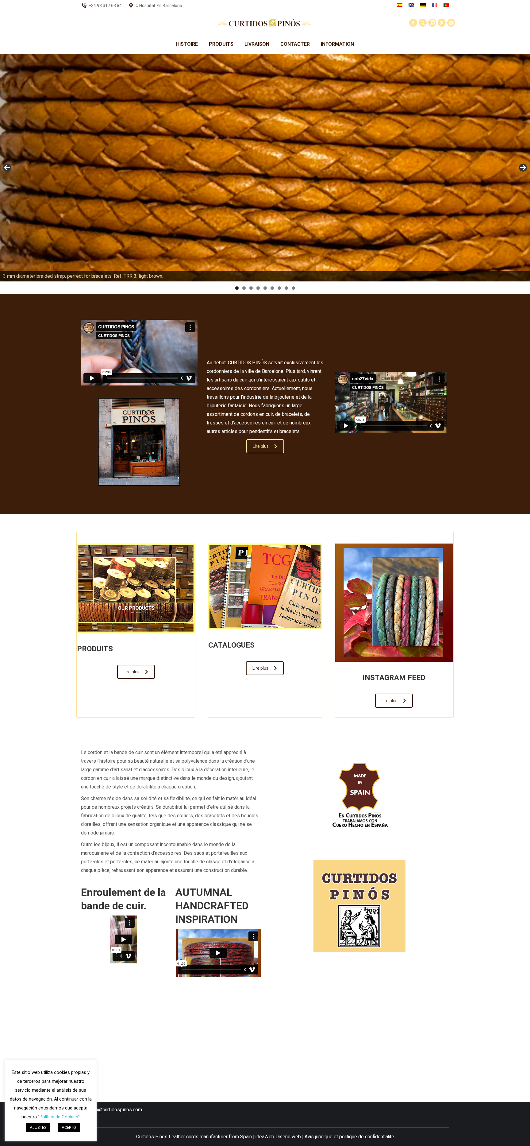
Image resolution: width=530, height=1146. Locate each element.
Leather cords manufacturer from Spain (210, 1137)
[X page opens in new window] (423, 23)
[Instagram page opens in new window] (432, 23)
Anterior (7, 168)
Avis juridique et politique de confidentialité (349, 1137)
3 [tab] (251, 288)
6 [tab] (272, 288)
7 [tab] (279, 288)
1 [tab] (237, 288)
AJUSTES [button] (38, 1127)
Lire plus (261, 446)
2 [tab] (244, 288)
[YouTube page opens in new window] (451, 23)
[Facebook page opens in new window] (413, 23)
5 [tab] (265, 288)
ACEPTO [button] (69, 1127)
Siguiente (523, 168)
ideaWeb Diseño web (278, 1137)
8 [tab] (286, 288)
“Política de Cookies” (59, 1117)
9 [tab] (293, 288)
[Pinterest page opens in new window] (442, 23)
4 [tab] (258, 288)
